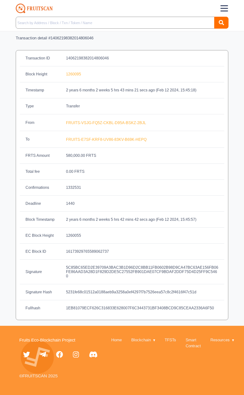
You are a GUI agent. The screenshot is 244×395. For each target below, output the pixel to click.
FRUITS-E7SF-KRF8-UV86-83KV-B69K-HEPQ (106, 139)
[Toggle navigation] (224, 8)
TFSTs (170, 340)
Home (116, 340)
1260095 (73, 74)
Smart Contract (193, 343)
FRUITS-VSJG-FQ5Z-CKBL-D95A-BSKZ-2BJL (106, 123)
